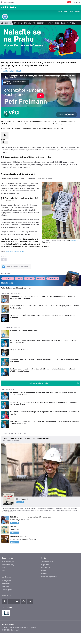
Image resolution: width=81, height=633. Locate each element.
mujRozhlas (5, 273)
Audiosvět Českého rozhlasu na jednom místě (16, 288)
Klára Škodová (74, 240)
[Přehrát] (4, 135)
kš (23, 251)
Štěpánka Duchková (13, 251)
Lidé (57, 23)
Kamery (77, 11)
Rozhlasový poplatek (49, 577)
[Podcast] (3, 142)
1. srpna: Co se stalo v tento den (23, 331)
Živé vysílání (52, 278)
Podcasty (5, 587)
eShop (4, 571)
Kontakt (44, 574)
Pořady (27, 23)
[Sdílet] (6, 142)
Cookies (4, 627)
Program (59, 11)
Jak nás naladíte (47, 562)
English (33, 627)
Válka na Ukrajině (8, 562)
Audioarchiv (68, 11)
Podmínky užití (24, 627)
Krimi (18, 278)
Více (73, 23)
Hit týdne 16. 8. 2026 (19, 350)
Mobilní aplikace (8, 590)
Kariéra (43, 571)
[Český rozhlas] (7, 2)
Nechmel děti (13, 241)
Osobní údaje (13, 627)
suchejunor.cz (30, 234)
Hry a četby (7, 278)
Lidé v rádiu (45, 568)
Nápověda (45, 565)
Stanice (4, 568)
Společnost (6, 23)
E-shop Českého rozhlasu (14, 434)
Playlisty (49, 23)
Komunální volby (8, 565)
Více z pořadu (8, 390)
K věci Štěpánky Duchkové (11, 71)
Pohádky (29, 278)
